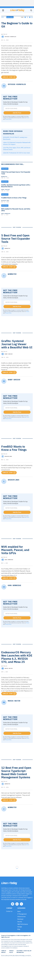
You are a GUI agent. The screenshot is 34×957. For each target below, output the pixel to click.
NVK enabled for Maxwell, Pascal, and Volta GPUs (15, 210)
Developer (10, 17)
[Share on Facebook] (25, 17)
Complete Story (8, 77)
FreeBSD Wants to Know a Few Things (13, 198)
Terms (27, 117)
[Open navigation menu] (3, 10)
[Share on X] (27, 17)
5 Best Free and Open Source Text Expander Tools (15, 173)
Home (2, 17)
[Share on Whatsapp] (32, 17)
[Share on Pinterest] (29, 17)
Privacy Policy (8, 119)
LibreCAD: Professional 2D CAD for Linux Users (16, 153)
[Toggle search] (31, 10)
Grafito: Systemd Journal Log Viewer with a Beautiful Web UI (15, 186)
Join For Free (17, 113)
